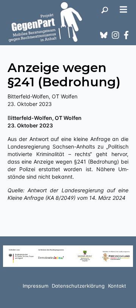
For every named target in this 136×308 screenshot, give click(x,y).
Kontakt (117, 286)
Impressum (35, 286)
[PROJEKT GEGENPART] (45, 22)
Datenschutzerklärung (78, 286)
